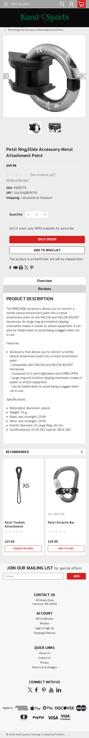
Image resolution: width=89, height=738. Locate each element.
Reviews (44, 289)
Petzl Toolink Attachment (15, 524)
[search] (62, 4)
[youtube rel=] (51, 690)
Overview (44, 281)
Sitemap (35, 734)
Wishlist (44, 623)
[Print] (21, 267)
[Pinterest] (32, 267)
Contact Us (44, 658)
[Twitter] (26, 267)
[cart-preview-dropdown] (80, 4)
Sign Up (49, 628)
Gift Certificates (44, 618)
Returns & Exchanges (44, 667)
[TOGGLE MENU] (5, 4)
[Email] (15, 267)
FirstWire (59, 734)
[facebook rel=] (36, 690)
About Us (44, 653)
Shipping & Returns (45, 633)
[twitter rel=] (30, 690)
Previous (6, 76)
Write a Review (17, 180)
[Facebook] (10, 267)
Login (38, 628)
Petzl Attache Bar (61, 523)
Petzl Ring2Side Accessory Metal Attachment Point (35, 29)
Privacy (44, 662)
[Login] (71, 4)
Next (83, 76)
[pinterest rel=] (43, 690)
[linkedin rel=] (58, 690)
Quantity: (16, 215)
